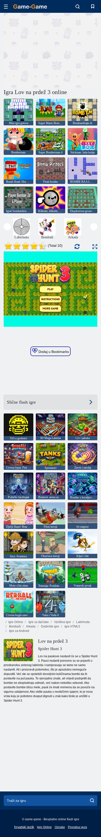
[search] (92, 800)
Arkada (30, 626)
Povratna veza (77, 827)
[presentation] (7, 226)
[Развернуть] (94, 246)
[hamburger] (6, 6)
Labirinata (83, 622)
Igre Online (15, 622)
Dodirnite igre (49, 626)
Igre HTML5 (72, 626)
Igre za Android (18, 631)
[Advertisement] (45, 50)
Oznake (60, 827)
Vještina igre (62, 622)
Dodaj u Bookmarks (53, 352)
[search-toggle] (77, 6)
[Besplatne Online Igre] (30, 6)
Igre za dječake (38, 622)
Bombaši (14, 626)
